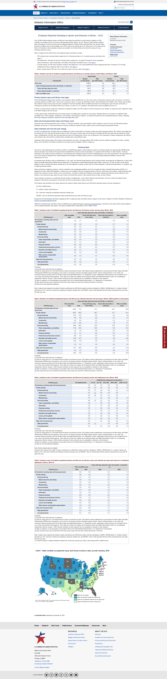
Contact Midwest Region (42, 667)
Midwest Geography (62, 27)
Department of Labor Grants (77, 640)
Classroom (96, 625)
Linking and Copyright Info (104, 647)
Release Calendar (123, 4)
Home (37, 625)
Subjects (45, 625)
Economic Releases (82, 625)
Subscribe (131, 4)
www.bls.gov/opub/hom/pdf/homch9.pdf (45, 200)
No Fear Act (72, 643)
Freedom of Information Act (104, 637)
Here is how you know (69, 1)
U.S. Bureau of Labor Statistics (52, 6)
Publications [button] (65, 13)
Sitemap (98, 634)
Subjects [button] (43, 13)
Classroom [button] (92, 13)
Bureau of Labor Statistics (41, 18)
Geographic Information (57, 18)
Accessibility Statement (103, 656)
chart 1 (75, 133)
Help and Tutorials (101, 653)
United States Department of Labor (125, 1)
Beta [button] (100, 13)
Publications (67, 625)
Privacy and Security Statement (105, 640)
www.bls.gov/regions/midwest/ (93, 204)
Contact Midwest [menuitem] (123, 27)
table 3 (75, 67)
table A (43, 44)
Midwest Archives (103, 27)
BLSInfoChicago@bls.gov (116, 50)
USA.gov (70, 647)
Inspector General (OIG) (76, 634)
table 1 (39, 58)
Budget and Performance (76, 637)
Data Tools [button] (54, 13)
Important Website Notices (104, 650)
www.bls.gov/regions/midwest (117, 52)
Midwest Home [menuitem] (43, 27)
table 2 (93, 62)
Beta (104, 625)
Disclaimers (99, 643)
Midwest (68, 18)
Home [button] (36, 13)
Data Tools (55, 625)
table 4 (87, 69)
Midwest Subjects (83, 27)
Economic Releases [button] (78, 13)
